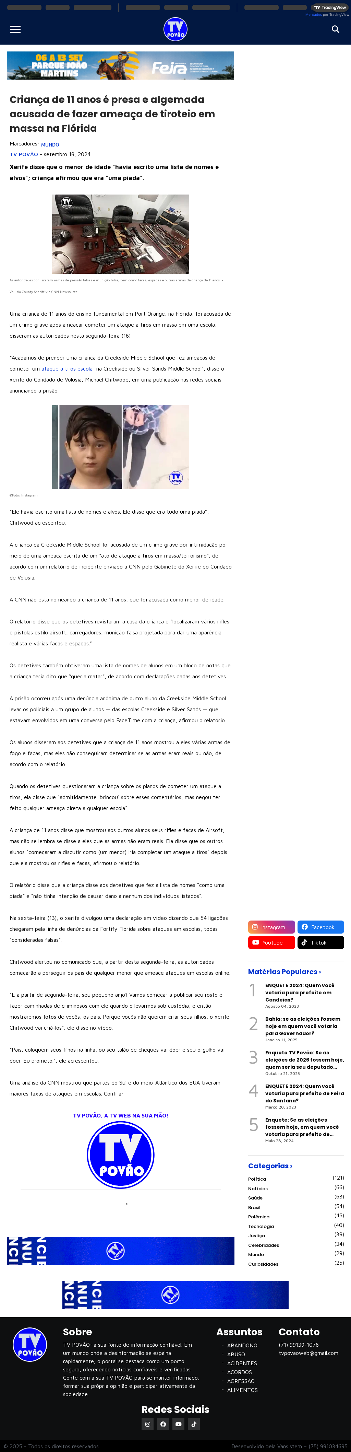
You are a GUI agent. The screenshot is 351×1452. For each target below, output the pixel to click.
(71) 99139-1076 (299, 1345)
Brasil (254, 1207)
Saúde (255, 1198)
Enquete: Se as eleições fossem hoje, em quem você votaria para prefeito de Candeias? (302, 1127)
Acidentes (242, 1363)
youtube (272, 942)
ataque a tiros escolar (68, 368)
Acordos (239, 1372)
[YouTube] (178, 1424)
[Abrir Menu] (15, 29)
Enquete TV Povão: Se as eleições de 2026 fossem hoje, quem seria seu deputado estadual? (304, 1060)
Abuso (236, 1354)
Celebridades (263, 1245)
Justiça (256, 1235)
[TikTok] (194, 1424)
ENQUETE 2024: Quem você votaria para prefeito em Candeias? (300, 992)
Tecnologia (261, 1226)
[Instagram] (148, 1424)
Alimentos (242, 1390)
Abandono (242, 1345)
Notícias (258, 1188)
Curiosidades (263, 1264)
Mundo (50, 144)
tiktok (318, 942)
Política (257, 1179)
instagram (272, 927)
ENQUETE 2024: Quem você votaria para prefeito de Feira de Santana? (304, 1093)
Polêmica (258, 1217)
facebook (322, 927)
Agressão (241, 1381)
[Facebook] (163, 1424)
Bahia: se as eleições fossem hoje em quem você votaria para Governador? (302, 1026)
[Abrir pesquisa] (335, 29)
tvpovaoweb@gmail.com (308, 1353)
